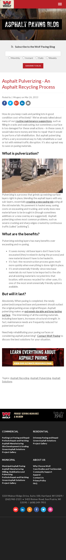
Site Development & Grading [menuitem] (15, 446)
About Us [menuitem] (39, 459)
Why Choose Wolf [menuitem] (42, 466)
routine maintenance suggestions (34, 121)
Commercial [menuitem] (10, 431)
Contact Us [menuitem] (38, 477)
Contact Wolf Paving (48, 335)
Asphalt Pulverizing (40, 378)
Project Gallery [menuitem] (9, 452)
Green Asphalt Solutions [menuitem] (13, 449)
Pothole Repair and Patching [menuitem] (15, 440)
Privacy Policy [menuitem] (39, 480)
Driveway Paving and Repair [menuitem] (45, 437)
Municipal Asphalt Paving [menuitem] (13, 466)
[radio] (14, 58)
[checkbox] (33, 58)
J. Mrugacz (16, 97)
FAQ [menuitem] (35, 483)
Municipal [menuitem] (8, 459)
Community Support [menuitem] (42, 472)
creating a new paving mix (39, 201)
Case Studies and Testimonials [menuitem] (47, 469)
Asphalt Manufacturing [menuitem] (13, 443)
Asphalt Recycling (19, 378)
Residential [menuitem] (40, 431)
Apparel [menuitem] (36, 474)
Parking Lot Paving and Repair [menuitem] (16, 437)
